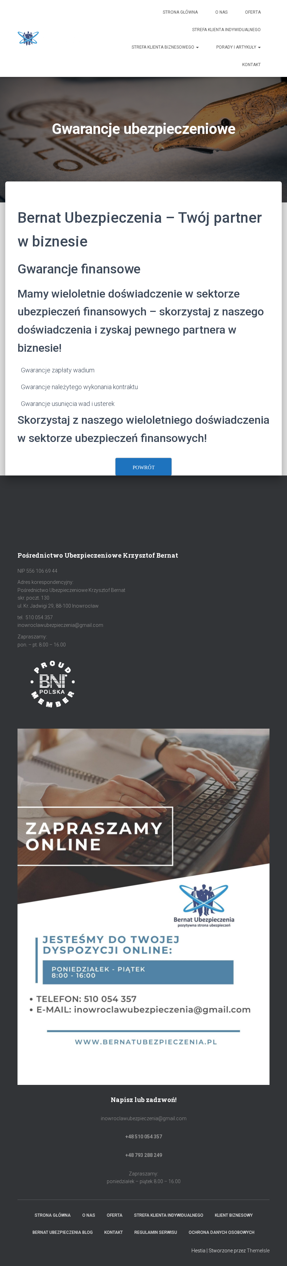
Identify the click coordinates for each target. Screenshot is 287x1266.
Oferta (253, 12)
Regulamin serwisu (155, 1232)
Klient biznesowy (234, 1215)
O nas (221, 12)
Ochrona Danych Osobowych (221, 1232)
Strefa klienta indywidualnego (226, 29)
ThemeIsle (258, 1250)
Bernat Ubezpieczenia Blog (63, 1232)
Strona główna (180, 12)
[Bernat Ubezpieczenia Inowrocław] (58, 38)
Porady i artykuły (236, 47)
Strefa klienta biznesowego (163, 47)
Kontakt (251, 64)
